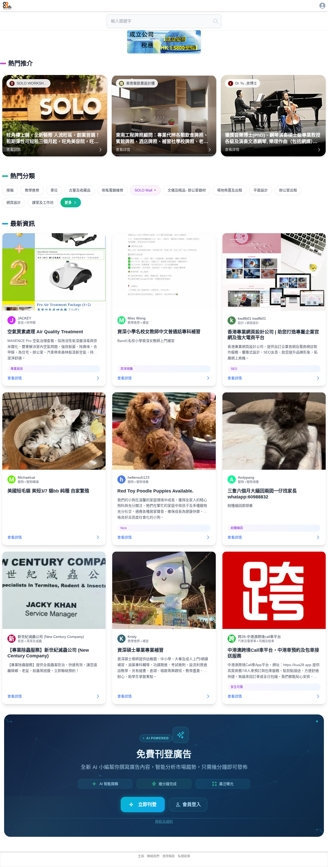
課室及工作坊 (43, 202)
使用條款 (168, 856)
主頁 (141, 856)
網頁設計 (13, 202)
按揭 (10, 190)
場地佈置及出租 (229, 190)
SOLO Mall (145, 190)
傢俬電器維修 (112, 190)
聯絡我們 (153, 856)
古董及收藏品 (79, 190)
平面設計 (260, 190)
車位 (54, 190)
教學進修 (32, 190)
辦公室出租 (288, 190)
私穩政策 (184, 856)
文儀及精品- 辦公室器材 (187, 190)
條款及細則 (164, 821)
